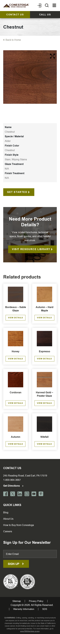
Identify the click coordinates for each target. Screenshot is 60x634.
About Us (8, 519)
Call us (45, 14)
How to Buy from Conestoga (18, 525)
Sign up (14, 564)
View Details (15, 317)
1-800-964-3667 (12, 480)
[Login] (39, 5)
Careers (7, 531)
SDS (44, 609)
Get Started (17, 192)
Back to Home (13, 40)
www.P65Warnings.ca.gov (30, 631)
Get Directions (11, 486)
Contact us (15, 14)
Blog (5, 512)
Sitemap (16, 601)
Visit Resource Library (31, 249)
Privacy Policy (36, 601)
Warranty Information (23, 609)
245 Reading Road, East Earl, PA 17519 (25, 475)
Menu (54, 5)
